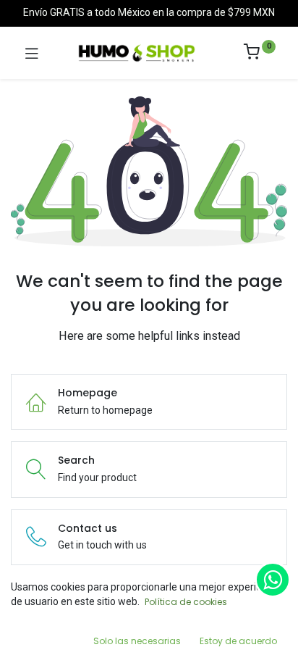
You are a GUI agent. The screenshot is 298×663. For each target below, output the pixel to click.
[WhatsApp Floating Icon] (273, 580)
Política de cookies (186, 602)
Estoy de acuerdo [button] (238, 641)
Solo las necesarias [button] (137, 641)
